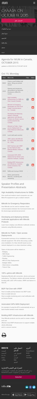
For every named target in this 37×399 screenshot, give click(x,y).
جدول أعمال (4, 33)
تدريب (2, 52)
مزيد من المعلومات (6, 29)
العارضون (3, 38)
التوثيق (16, 362)
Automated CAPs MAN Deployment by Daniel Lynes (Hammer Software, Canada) (16, 156)
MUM (28, 353)
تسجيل (3, 47)
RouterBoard (30, 351)
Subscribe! (18, 377)
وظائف (3, 360)
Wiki (15, 360)
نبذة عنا (3, 355)
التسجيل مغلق (18, 20)
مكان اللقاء (4, 43)
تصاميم (28, 355)
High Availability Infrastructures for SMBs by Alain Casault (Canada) (15, 99)
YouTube (29, 357)
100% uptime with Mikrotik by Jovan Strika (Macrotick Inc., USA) (15, 140)
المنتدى (16, 357)
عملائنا (3, 357)
